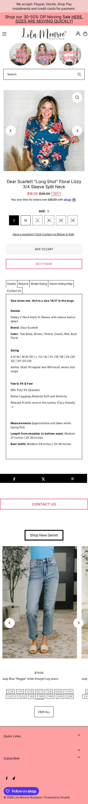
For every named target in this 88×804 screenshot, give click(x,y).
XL (49, 220)
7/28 (48, 691)
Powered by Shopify (57, 797)
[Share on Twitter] (43, 478)
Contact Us (14, 290)
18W (50, 696)
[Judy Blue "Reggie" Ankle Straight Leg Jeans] (39, 602)
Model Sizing (39, 283)
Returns (23, 283)
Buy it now (44, 264)
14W (32, 696)
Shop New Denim (44, 535)
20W (60, 696)
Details (11, 283)
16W (41, 696)
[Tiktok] (14, 778)
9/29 (58, 691)
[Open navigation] (10, 33)
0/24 (10, 691)
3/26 (29, 691)
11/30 (68, 691)
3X (72, 220)
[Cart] (85, 34)
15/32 (21, 696)
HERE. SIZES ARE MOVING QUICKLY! (49, 19)
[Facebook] (7, 778)
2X (61, 220)
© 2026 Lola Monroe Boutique (23, 797)
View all (44, 712)
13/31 (10, 696)
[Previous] (11, 131)
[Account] (78, 34)
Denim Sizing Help (60, 283)
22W (69, 696)
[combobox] (44, 74)
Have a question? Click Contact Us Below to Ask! (43, 234)
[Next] (77, 131)
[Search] (79, 74)
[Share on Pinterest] (72, 478)
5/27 (39, 691)
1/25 (20, 691)
